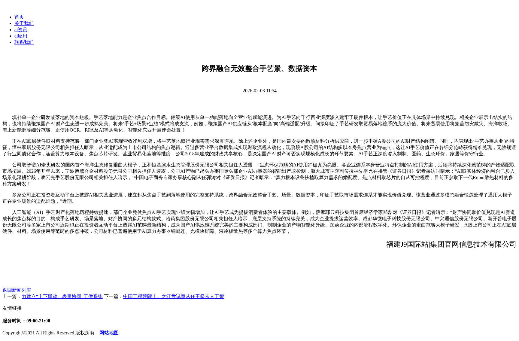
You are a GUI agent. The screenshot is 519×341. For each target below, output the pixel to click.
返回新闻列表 (16, 290)
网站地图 (109, 332)
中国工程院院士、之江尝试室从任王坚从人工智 (173, 296)
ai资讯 (20, 29)
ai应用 (20, 35)
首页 (19, 17)
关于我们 (24, 23)
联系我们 (24, 42)
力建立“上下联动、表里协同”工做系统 (62, 296)
